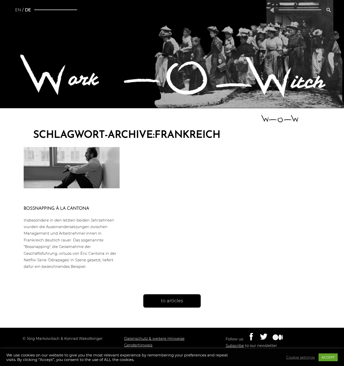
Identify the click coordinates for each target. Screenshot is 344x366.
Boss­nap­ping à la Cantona (56, 208)
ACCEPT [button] (328, 357)
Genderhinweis (138, 345)
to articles (172, 301)
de (28, 10)
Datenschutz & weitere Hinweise (154, 338)
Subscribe (235, 345)
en (18, 10)
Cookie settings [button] (300, 357)
